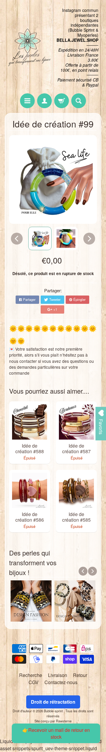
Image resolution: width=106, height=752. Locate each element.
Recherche (30, 675)
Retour (80, 675)
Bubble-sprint (54, 710)
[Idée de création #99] (40, 238)
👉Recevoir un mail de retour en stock (56, 733)
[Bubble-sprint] (29, 47)
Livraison (57, 675)
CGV (34, 682)
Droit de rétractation (53, 701)
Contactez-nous (60, 682)
